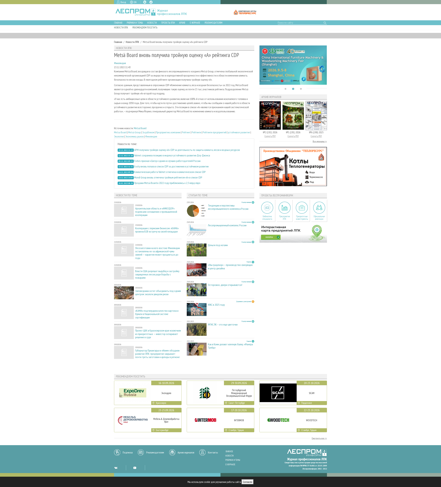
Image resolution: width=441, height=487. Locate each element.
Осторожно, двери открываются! (225, 285)
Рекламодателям (213, 22)
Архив (182, 22)
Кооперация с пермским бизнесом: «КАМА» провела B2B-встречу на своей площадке (157, 230)
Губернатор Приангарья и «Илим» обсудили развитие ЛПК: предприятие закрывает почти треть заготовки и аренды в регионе (157, 354)
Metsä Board (140, 128)
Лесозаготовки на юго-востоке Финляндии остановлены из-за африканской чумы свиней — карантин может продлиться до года (157, 253)
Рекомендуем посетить (144, 27)
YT (134, 467)
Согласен (247, 482)
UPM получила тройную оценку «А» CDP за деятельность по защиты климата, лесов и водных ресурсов (187, 150)
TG (151, 2)
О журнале (195, 22)
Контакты (213, 452)
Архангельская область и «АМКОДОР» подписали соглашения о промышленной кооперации (156, 212)
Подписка (128, 452)
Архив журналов (186, 452)
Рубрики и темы (135, 22)
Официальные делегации (319, 217)
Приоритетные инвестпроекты (302, 217)
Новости (152, 22)
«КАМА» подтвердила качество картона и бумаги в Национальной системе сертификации (156, 314)
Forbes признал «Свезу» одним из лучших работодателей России (167, 161)
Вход (123, 2)
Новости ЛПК (121, 27)
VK (144, 2)
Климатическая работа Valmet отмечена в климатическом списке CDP (170, 172)
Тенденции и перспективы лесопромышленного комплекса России (228, 207)
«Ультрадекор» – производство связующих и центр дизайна (230, 266)
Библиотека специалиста (267, 217)
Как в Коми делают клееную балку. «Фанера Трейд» (230, 346)
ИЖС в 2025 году (216, 304)
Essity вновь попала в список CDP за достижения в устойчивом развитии (171, 166)
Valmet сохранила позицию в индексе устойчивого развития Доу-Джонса (172, 155)
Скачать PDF (270, 136)
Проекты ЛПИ (168, 22)
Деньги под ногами (218, 245)
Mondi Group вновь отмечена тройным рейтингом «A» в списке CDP (168, 177)
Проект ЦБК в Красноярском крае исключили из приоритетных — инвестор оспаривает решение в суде (158, 334)
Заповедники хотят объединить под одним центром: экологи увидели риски (158, 292)
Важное (229, 451)
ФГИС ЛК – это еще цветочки (223, 324)
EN (135, 2)
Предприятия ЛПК (284, 217)
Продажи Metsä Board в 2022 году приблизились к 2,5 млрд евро (167, 183)
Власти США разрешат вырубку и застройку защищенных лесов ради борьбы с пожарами (157, 274)
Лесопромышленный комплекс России (227, 225)
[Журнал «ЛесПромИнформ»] (154, 12)
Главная (118, 22)
